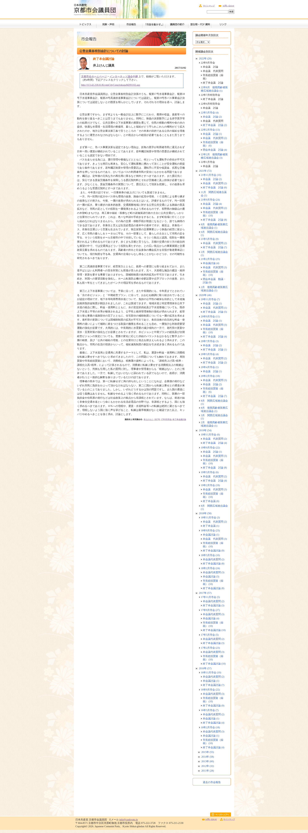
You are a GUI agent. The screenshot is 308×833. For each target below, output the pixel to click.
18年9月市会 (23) (210, 530)
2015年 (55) (207, 752)
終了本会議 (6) (211, 501)
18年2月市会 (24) (210, 568)
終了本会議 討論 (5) (215, 311)
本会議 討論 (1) (212, 134)
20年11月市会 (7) (210, 299)
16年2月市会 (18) (210, 727)
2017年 (157, 419)
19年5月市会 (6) (209, 472)
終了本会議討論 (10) (214, 630)
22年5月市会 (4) (209, 112)
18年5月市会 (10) (210, 555)
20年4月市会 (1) (209, 367)
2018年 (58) (205, 513)
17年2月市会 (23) (210, 647)
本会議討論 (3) (211, 576)
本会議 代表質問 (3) (215, 267)
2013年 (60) (207, 761)
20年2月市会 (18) (210, 376)
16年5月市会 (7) (209, 710)
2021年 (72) (205, 170)
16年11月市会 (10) (211, 672)
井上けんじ (148, 419)
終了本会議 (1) (211, 525)
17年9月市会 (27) (210, 610)
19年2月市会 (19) (210, 485)
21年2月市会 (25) (210, 259)
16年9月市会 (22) (210, 689)
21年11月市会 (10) (211, 175)
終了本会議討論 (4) (213, 722)
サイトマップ (209, 6)
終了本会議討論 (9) (213, 550)
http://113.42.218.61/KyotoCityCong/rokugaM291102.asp (110, 85)
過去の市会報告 (212, 782)
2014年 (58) (207, 756)
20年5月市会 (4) (209, 354)
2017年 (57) (205, 593)
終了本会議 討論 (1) (215, 349)
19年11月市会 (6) (210, 434)
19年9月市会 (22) (210, 447)
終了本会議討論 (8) (213, 563)
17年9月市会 (166, 419)
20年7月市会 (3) (209, 341)
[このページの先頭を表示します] (222, 815)
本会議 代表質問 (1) (215, 307)
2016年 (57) (205, 668)
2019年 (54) (205, 430)
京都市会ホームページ (94, 76)
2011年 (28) (207, 770)
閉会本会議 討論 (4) (215, 149)
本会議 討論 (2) (212, 116)
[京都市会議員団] (95, 9)
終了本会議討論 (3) (213, 605)
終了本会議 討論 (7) (215, 247)
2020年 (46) (205, 295)
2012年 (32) (207, 766)
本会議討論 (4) (211, 263)
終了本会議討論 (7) (213, 685)
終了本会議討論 (179, 419)
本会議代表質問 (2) (213, 559)
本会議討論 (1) (211, 534)
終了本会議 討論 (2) (215, 125)
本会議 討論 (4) (212, 203)
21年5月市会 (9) (209, 239)
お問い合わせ (228, 6)
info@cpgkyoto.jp (128, 819)
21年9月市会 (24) (210, 199)
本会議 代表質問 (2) (215, 138)
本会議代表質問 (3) (213, 572)
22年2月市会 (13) (210, 129)
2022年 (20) (205, 58)
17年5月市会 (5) (209, 634)
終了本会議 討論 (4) (215, 336)
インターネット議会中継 (124, 76)
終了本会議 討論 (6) (215, 187)
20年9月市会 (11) (210, 316)
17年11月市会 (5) (210, 597)
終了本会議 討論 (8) (215, 219)
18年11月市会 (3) (210, 517)
